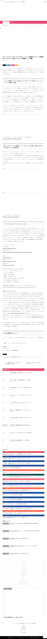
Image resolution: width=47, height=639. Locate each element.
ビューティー (23, 568)
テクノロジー (23, 562)
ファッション (23, 570)
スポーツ (23, 579)
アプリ (23, 564)
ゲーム (6, 22)
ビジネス (23, 575)
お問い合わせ (23, 628)
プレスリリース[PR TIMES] (12, 350)
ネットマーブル (6, 348)
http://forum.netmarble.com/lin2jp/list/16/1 (11, 217)
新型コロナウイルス (23, 581)
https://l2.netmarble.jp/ (7, 257)
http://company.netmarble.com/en (17, 313)
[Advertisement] (23, 12)
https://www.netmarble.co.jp (36, 317)
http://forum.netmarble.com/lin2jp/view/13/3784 (12, 138)
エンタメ (23, 566)
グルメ (23, 577)
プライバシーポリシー (23, 630)
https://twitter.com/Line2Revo (8, 265)
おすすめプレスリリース (23, 583)
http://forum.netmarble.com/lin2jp (9, 261)
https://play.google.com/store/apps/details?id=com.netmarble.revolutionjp (17, 252)
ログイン (23, 625)
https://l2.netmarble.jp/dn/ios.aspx (9, 248)
